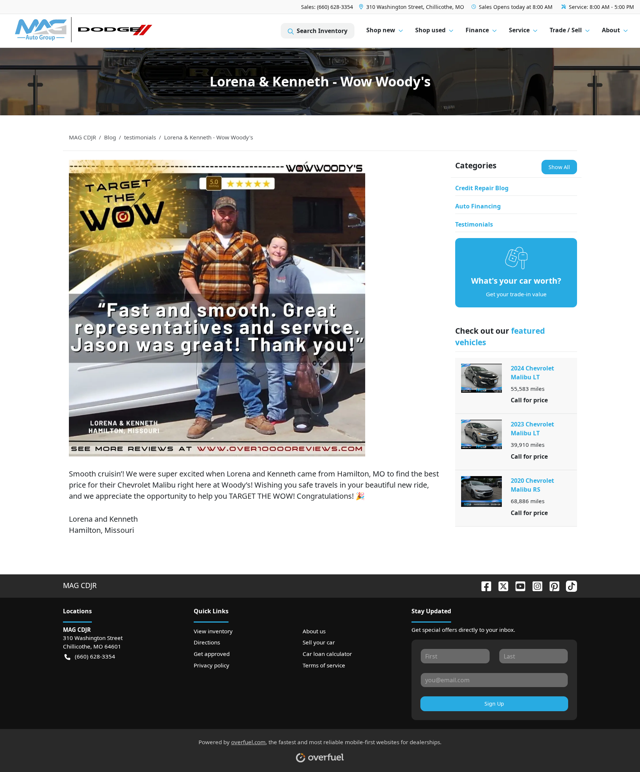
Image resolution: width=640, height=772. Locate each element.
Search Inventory (322, 31)
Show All (559, 167)
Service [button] (519, 30)
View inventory (213, 631)
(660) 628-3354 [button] (95, 656)
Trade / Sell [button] (566, 30)
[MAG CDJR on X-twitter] (500, 585)
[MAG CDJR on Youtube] (517, 585)
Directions (207, 642)
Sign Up (494, 703)
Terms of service (324, 665)
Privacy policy (211, 665)
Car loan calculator (327, 653)
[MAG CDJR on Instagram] (534, 585)
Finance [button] (477, 30)
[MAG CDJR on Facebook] (483, 585)
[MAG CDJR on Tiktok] (568, 585)
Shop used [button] (430, 30)
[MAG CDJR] (83, 31)
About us (314, 631)
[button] (412, 7)
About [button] (611, 30)
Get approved (212, 653)
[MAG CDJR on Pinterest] (551, 585)
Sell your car (319, 642)
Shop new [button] (380, 30)
